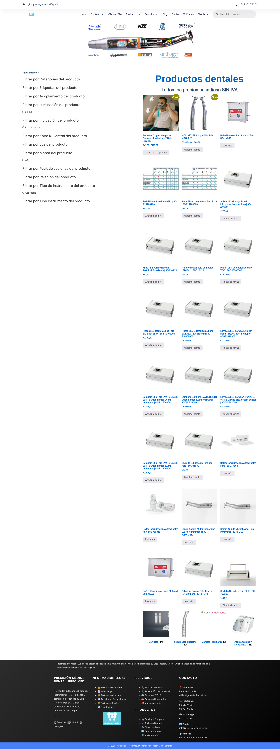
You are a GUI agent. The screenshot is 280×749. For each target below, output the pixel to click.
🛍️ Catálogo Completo (152, 719)
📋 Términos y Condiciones (112, 699)
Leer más (227, 145)
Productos (131, 14)
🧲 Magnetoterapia (151, 703)
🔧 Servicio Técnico (151, 687)
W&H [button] (27, 160)
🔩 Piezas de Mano (151, 727)
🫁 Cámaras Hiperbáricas (154, 699)
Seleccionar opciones (156, 152)
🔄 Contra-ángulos (151, 731)
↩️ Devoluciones (106, 707)
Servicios (149, 14)
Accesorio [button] (30, 192)
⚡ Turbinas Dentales (152, 723)
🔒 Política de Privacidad (110, 687)
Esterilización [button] (32, 127)
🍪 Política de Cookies (109, 695)
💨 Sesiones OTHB (151, 695)
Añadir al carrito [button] (192, 149)
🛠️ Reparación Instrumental (155, 691)
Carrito (175, 14)
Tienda (201, 14)
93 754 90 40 (186, 708)
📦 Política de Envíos (108, 703)
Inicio (83, 14)
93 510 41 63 (186, 704)
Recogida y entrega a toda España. (40, 4)
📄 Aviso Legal (105, 691)
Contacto (95, 14)
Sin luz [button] (28, 111)
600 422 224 (185, 718)
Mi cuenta (188, 14)
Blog (164, 14)
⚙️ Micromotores (150, 735)
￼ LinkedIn (73, 722)
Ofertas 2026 (115, 14)
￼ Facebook (60, 722)
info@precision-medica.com (193, 728)
